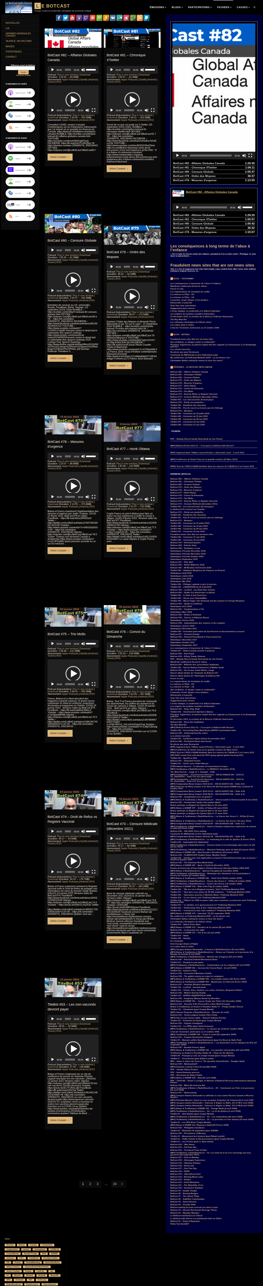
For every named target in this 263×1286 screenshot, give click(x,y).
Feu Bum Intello (51, 1258)
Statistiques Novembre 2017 (183, 640)
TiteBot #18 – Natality (180, 938)
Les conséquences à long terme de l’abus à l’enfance (210, 248)
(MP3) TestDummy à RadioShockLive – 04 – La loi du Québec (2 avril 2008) (205, 1111)
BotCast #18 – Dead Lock (182, 1166)
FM (8, 1262)
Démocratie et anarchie (181, 303)
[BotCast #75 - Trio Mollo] (73, 623)
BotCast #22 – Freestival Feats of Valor (188, 1150)
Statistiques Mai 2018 (180, 581)
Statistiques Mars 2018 (181, 612)
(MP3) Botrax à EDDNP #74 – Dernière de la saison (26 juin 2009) (200, 927)
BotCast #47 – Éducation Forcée (185, 761)
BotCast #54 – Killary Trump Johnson (187, 656)
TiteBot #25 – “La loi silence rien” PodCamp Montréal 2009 (198, 898)
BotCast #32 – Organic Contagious (186, 1023)
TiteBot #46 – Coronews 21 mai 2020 (187, 425)
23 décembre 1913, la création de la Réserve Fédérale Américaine (201, 316)
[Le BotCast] (18, 7)
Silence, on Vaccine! (19, 41)
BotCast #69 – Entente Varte (183, 545)
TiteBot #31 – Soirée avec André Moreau (189, 763)
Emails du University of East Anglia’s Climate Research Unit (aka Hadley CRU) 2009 (209, 868)
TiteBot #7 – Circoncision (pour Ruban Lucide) (192, 1058)
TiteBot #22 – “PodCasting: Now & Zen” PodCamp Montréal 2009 (200, 908)
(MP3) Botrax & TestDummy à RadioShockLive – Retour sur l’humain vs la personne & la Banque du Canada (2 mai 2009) (211, 953)
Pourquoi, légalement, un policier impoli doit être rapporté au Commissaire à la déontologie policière (213, 346)
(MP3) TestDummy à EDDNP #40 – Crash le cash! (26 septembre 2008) (203, 1034)
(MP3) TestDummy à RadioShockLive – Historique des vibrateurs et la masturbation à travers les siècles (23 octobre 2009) (210, 874)
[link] (254, 7)
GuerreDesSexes (52, 1262)
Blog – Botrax (182, 334)
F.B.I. (21, 1258)
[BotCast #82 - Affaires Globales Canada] (73, 45)
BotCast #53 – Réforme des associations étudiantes (194, 665)
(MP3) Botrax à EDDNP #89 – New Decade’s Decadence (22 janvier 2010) (204, 852)
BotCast (10, 1245)
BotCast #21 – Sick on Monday (184, 1157)
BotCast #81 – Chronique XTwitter (186, 374)
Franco (18, 1262)
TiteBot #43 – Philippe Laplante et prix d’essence (193, 584)
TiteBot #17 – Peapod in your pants (186, 962)
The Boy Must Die (178, 319)
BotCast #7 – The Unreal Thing (184, 1196)
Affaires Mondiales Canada (18, 34)
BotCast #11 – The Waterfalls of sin (186, 1185)
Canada (33, 1245)
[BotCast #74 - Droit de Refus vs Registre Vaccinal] (73, 806)
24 (114, 1184)
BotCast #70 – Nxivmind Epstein (185, 543)
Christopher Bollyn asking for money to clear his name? (196, 360)
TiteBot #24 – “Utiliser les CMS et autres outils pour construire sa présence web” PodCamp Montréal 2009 (213, 901)
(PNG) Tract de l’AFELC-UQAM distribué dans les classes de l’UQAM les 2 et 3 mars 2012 (212, 466)
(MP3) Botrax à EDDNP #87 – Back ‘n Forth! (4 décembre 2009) (199, 865)
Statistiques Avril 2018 (181, 606)
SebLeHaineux (50, 1284)
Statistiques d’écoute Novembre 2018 (188, 554)
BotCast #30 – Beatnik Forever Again (187, 1047)
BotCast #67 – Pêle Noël (181, 562)
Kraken (28, 1271)
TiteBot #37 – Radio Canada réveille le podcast (192, 651)
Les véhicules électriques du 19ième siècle (191, 322)
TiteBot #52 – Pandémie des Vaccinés (188, 405)
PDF (30, 1280)
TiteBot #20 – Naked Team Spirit (185, 924)
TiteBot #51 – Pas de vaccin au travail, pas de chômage (196, 408)
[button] (73, 100)
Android (93, 79)
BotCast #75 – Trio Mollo (66, 634)
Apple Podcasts (70, 79)
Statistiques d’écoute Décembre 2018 (188, 551)
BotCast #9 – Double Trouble (183, 1191)
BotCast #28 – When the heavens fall (187, 1085)
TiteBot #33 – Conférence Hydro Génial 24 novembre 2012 (197, 739)
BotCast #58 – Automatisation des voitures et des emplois (197, 623)
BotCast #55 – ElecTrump (182, 654)
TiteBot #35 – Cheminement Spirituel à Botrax (191, 712)
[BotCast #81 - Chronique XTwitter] (132, 45)
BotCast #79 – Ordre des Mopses (185, 380)
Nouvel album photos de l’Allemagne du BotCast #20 (195, 676)
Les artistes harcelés (180, 349)
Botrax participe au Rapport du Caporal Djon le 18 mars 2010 (199, 811)
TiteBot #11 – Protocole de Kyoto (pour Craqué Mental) (195, 1020)
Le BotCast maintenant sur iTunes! (186, 1216)
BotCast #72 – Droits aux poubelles (187, 402)
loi (8, 1275)
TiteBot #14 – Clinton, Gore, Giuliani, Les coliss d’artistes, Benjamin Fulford (206, 990)
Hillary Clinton (13, 1267)
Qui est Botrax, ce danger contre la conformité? (192, 342)
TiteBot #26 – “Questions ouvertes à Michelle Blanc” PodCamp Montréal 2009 (206, 895)
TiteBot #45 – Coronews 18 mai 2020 (187, 540)
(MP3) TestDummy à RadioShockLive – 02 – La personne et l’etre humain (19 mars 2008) (211, 1119)
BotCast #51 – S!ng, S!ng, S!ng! (185, 709)
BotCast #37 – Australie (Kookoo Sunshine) (190, 984)
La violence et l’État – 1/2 (182, 297)
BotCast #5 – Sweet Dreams (183, 1202)
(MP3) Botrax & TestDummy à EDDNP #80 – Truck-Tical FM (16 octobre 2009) (206, 878)
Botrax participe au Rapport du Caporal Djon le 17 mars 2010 (199, 813)
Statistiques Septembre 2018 (184, 559)
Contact (11, 57)
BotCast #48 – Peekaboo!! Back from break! (190, 741)
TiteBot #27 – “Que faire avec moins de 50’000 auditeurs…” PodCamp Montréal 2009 (210, 892)
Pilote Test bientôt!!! (179, 1224)
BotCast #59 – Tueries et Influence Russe (189, 618)
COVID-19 (54, 1249)
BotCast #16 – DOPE (180, 1171)
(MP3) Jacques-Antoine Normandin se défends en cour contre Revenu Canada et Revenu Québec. (211, 1096)
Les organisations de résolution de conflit (189, 292)
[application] (73, 70)
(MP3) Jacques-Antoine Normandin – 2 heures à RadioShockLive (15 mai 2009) (207, 949)
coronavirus (39, 1249)
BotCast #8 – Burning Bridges (184, 1193)
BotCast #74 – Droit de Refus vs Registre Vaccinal (193, 394)
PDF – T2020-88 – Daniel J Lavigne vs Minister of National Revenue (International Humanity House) (213, 1082)
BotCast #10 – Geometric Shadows (186, 1188)
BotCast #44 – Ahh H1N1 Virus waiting (188, 831)
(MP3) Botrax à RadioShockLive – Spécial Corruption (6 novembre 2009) (204, 871)
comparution (12, 1249)
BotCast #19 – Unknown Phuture (185, 1163)
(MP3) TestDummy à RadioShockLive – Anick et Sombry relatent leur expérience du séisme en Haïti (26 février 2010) (213, 827)
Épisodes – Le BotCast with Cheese (193, 367)
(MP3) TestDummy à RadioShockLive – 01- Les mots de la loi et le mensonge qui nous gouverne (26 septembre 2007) (210, 1154)
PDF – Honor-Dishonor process (184, 1072)
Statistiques (14, 51)
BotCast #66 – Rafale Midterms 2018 (187, 565)
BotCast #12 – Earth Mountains (184, 1182)
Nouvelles (13, 23)
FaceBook (33, 1258)
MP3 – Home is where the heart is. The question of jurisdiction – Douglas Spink (207, 1061)
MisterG (29, 1275)
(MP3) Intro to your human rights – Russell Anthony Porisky (198, 1018)
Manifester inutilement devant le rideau (188, 286)
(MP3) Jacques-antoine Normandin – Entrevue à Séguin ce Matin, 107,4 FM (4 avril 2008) (211, 1105)
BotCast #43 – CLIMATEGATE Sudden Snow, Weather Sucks (198, 855)
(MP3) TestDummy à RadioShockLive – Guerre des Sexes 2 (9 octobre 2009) (206, 884)
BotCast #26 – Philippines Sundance (187, 1128)
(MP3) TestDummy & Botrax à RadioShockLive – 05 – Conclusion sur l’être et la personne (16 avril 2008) (212, 1089)
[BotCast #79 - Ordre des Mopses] (132, 241)
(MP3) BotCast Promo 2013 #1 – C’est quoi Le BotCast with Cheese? (202, 446)
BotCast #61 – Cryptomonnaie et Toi (187, 609)
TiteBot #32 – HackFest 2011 (183, 758)
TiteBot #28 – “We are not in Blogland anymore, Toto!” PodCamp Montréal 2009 (207, 889)
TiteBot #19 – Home (179, 935)
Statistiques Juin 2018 (180, 579)
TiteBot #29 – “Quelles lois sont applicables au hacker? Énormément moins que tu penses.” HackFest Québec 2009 (213, 859)
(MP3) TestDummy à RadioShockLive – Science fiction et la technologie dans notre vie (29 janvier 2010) (212, 846)
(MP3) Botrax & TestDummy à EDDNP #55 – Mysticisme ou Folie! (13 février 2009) (208, 982)
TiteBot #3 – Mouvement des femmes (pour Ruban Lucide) (197, 1136)
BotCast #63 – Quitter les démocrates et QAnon (192, 592)
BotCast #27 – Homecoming (183, 1093)
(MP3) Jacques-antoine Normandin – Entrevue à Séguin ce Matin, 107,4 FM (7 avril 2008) (211, 1103)
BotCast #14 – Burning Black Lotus (186, 1177)
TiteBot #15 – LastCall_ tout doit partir (188, 987)
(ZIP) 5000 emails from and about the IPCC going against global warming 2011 (206, 755)
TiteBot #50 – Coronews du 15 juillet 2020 (189, 413)
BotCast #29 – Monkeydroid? (183, 1064)
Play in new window (67, 74)
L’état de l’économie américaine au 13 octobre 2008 (194, 328)
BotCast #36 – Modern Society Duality (188, 993)
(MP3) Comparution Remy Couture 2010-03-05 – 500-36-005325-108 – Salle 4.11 (207, 824)
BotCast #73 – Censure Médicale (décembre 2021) (193, 397)
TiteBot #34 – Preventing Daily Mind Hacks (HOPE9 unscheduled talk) (203, 730)
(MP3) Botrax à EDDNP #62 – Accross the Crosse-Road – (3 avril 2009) (203, 968)
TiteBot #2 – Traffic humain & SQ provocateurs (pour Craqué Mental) (202, 1139)
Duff (44, 1254)
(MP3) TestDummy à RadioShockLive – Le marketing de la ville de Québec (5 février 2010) (212, 839)
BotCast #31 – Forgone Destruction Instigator (191, 1037)
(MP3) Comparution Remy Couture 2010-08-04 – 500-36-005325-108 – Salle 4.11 (207, 794)
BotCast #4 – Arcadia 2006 (182, 1205)
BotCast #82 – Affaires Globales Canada (189, 372)
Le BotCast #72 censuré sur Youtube (187, 509)
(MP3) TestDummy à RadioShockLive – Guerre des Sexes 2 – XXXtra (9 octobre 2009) (210, 881)
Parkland (19, 1280)
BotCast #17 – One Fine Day (183, 1168)
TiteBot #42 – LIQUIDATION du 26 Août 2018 (190, 587)
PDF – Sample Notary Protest (184, 1069)
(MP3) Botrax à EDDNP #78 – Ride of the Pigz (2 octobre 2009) (199, 886)
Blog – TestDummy (184, 279)
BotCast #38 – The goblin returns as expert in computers (197, 976)
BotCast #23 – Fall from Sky (183, 1147)
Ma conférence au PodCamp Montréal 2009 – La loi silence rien (200, 358)
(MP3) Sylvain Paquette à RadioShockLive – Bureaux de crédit (199, 1012)
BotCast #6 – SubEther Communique (187, 1199)
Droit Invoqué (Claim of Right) (184, 944)
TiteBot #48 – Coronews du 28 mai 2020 (189, 419)
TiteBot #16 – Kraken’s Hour (183, 971)
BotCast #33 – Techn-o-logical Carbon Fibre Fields (193, 1015)
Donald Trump (30, 1254)
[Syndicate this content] (171, 279)
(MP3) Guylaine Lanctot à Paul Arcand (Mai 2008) (193, 1067)
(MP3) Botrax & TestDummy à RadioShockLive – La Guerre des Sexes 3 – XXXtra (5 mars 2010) (212, 817)
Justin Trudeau (13, 1271)
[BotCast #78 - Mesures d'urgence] (73, 431)
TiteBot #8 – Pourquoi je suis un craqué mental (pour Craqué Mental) (202, 1056)
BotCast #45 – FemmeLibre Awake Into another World (195, 802)
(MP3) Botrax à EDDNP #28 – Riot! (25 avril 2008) (193, 1078)
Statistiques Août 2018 (181, 573)
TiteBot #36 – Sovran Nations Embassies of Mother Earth (197, 667)
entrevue (10, 1258)
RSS (59, 82)
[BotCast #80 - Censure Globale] (73, 230)
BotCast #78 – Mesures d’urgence (186, 383)
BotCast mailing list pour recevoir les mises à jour (194, 1207)
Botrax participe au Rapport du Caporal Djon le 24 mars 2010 (199, 805)
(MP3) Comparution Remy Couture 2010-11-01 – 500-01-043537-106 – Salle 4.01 (207, 784)
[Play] (52, 70)
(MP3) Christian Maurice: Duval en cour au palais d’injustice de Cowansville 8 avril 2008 (211, 1100)
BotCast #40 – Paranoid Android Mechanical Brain (193, 959)
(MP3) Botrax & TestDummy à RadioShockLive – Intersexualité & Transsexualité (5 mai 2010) (213, 800)
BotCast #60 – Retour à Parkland (185, 615)
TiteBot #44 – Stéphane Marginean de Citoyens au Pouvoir (197, 570)
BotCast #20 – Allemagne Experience (187, 1160)
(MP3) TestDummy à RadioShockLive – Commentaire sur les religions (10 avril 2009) (210, 965)
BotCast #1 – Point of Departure (185, 1221)
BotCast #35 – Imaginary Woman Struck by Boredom (195, 998)
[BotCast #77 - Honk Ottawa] (132, 438)
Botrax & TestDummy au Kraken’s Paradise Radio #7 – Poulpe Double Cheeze (206, 1007)
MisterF (17, 1275)
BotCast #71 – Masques (181, 411)
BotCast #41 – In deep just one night (187, 930)
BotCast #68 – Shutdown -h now (185, 548)
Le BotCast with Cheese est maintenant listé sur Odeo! (196, 1218)
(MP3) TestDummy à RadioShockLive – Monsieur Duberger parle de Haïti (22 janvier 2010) (212, 850)
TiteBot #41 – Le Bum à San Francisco (188, 595)
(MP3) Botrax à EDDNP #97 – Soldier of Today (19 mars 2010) (199, 808)
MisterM (41, 1275)
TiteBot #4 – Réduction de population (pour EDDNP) (194, 1131)
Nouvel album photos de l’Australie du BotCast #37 (194, 673)
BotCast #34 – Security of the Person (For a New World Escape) (200, 1004)
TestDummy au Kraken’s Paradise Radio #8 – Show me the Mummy (202, 1053)
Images (10, 46)
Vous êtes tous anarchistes (183, 305)
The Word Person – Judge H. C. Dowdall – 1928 (192, 772)
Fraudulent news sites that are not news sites (212, 265)
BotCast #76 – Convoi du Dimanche (187, 388)
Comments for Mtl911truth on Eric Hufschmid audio (194, 355)
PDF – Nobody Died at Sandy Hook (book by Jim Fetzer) (196, 439)
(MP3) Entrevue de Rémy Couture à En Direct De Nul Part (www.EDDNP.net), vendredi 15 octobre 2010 (211, 788)
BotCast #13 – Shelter (180, 1179)
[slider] (91, 69)
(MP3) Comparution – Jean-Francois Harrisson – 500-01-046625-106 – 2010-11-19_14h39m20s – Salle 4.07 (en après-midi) (207, 776)
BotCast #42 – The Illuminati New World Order (191, 862)
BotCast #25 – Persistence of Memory (188, 1133)
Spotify (83, 79)
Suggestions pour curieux (182, 308)
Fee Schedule (176, 941)
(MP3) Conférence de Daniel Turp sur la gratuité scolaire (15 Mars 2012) (203, 459)
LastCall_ (41, 1271)
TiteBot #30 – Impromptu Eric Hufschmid (189, 842)
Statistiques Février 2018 (182, 620)
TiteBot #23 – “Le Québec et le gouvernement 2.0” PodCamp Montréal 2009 (205, 905)
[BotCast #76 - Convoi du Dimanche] (132, 621)
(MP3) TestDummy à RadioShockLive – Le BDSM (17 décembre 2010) (202, 769)
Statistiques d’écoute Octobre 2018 (187, 556)
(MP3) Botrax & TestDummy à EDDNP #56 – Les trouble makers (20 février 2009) (207, 979)
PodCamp (42, 1280)
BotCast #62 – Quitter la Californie (186, 604)
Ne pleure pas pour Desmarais (184, 352)
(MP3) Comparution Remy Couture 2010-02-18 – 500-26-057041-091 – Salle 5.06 (207, 836)
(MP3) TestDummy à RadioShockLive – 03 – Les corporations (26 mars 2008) (206, 1117)
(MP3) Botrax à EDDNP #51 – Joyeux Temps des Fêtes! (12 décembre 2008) (205, 1001)
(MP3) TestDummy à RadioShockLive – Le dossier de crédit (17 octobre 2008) (206, 1029)
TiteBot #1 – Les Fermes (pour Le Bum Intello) (191, 1141)
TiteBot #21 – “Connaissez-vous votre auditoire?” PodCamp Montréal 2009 (205, 910)
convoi (26, 1249)
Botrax (22, 1245)
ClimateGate (47, 1245)
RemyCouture (32, 1284)
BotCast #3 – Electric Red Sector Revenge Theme (193, 1210)
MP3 (8, 1280)
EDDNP (54, 1254)
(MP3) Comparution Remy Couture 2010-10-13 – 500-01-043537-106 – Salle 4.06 (207, 791)
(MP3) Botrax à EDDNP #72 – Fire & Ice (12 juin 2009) (195, 933)
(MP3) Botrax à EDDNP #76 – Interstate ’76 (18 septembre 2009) (200, 913)
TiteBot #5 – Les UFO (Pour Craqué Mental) (190, 1122)
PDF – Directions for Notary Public (186, 1075)
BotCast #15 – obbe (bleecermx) (185, 1174)
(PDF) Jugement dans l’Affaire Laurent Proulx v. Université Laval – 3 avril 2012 (207, 453)
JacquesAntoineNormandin (37, 1267)
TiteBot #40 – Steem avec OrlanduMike (188, 598)
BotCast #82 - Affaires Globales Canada (212, 191)
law (51, 1271)
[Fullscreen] (93, 110)
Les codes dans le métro (182, 325)
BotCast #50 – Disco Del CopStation (187, 722)
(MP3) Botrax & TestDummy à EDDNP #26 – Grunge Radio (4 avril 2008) (203, 1108)
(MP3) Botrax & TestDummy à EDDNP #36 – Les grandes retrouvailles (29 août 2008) (209, 1050)
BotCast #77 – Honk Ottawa (128, 449)
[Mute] (83, 70)
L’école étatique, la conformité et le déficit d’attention (195, 311)
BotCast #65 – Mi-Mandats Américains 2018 (190, 568)
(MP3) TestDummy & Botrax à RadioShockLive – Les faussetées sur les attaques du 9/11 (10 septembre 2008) (213, 1044)
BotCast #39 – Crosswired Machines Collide (191, 973)
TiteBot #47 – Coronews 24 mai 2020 (187, 422)
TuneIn (51, 82)
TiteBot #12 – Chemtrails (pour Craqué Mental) (192, 1009)
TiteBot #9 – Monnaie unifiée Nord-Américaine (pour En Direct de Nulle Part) (205, 1040)
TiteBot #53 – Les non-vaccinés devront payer (192, 400)
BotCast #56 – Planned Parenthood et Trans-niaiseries (195, 637)
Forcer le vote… (177, 289)
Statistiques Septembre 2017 (184, 645)
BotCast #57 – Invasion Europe (184, 634)
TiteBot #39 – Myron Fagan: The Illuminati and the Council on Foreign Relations (207, 601)
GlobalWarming (33, 1262)
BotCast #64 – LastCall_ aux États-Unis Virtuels (192, 590)
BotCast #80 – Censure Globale (72, 240)
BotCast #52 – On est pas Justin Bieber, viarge (192, 670)
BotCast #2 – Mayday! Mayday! (184, 1213)
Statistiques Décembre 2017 (183, 628)
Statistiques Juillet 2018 (181, 576)
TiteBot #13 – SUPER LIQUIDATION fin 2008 (190, 995)
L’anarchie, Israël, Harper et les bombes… (190, 300)
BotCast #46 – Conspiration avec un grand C (191, 797)
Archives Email (23, 75)
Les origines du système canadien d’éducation (192, 314)
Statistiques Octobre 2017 (182, 642)
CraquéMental (13, 1254)
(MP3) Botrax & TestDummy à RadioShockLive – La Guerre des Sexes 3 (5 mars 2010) (210, 821)
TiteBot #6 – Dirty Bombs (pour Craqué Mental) (192, 1114)
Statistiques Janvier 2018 (182, 626)
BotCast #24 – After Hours (182, 1144)
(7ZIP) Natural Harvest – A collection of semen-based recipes (199, 766)
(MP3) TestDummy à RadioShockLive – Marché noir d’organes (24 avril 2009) (206, 957)
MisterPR (55, 1275)
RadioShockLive (14, 1284)
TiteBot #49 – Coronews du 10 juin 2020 (189, 416)
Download (85, 74)
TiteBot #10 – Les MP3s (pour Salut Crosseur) (191, 1026)
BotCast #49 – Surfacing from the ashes (189, 733)
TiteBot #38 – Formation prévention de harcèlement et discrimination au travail (207, 631)
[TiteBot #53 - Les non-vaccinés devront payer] (73, 994)
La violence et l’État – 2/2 (182, 294)
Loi (7, 28)
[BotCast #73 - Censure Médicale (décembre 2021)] (132, 813)
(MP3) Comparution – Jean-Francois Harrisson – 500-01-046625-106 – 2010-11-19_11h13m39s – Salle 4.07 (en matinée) (207, 780)
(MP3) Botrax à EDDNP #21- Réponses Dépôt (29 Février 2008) (199, 1125)
